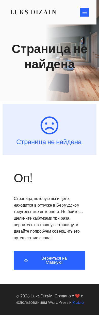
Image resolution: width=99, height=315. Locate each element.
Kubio (78, 302)
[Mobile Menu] (84, 12)
